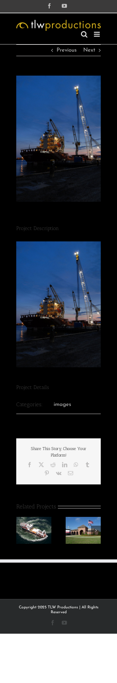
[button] (21, 530)
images (62, 404)
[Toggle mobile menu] (97, 34)
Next (89, 50)
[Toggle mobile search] (84, 34)
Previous (67, 50)
